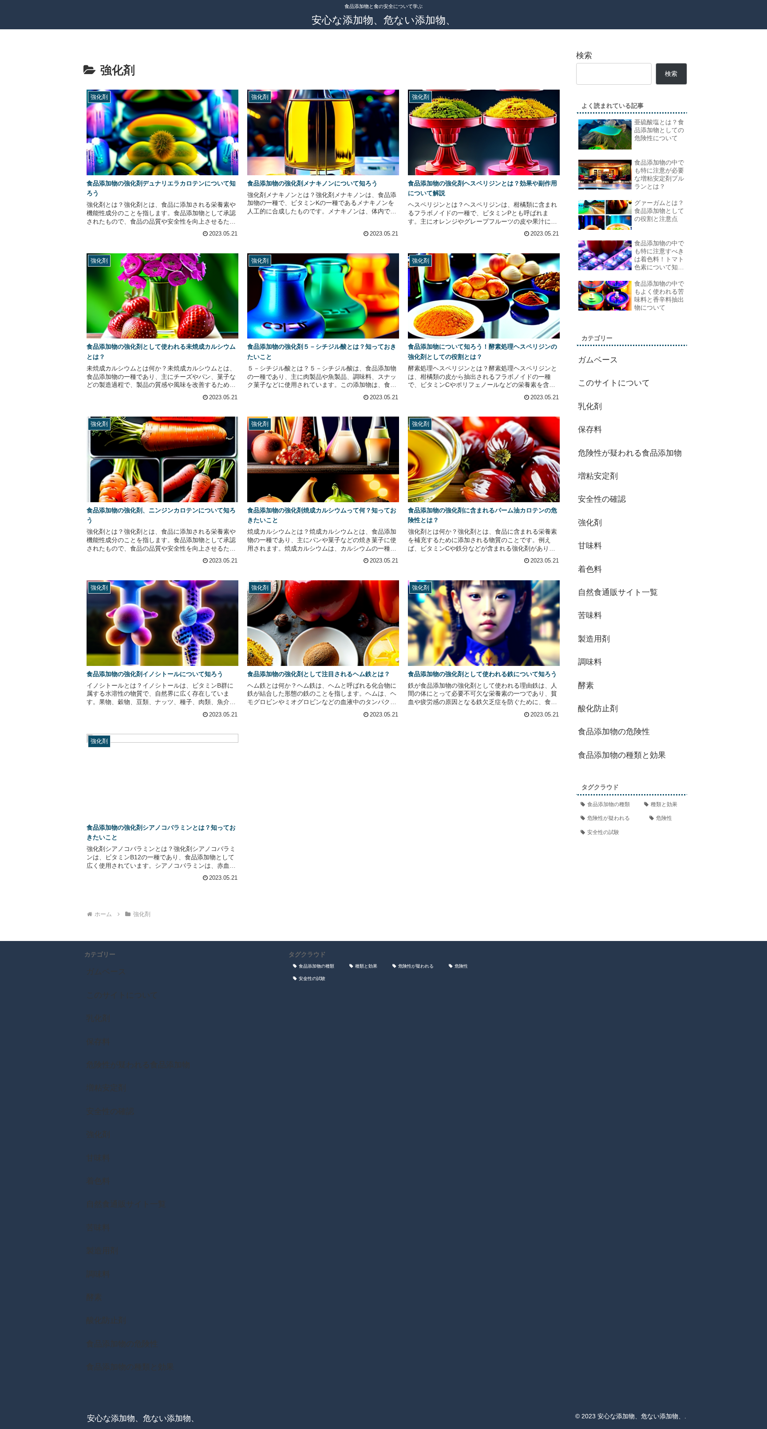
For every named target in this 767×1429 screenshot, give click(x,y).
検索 (584, 55)
